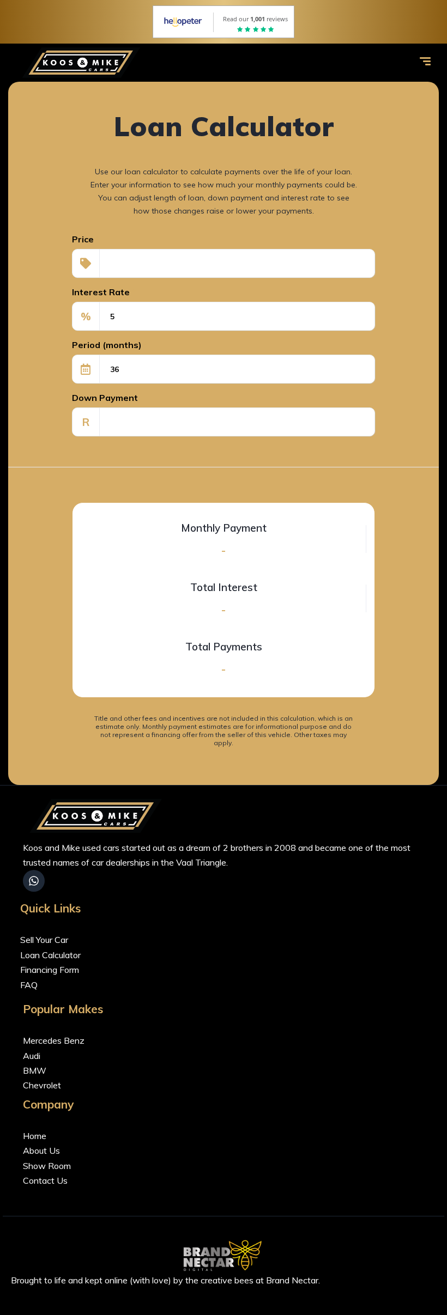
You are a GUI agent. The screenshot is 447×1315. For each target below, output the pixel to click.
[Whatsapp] (34, 881)
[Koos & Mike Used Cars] (83, 62)
